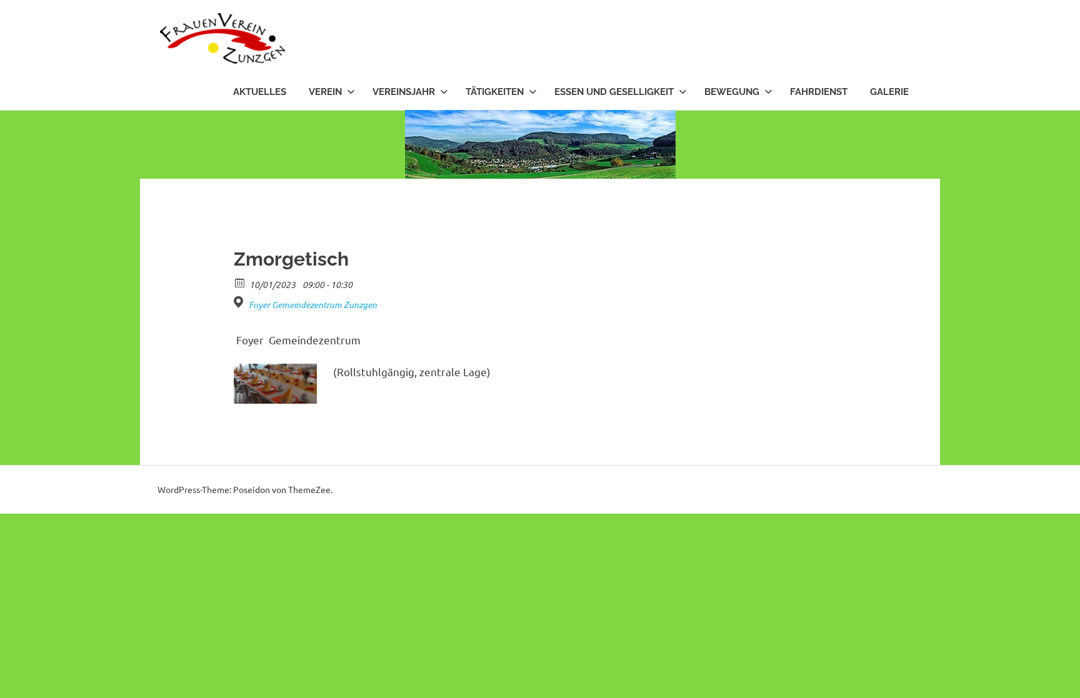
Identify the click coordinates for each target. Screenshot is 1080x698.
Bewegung (731, 91)
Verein (325, 91)
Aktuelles (259, 91)
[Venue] (240, 302)
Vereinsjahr (403, 91)
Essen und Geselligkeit (614, 91)
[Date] (240, 282)
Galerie (889, 91)
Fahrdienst (819, 91)
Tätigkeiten (495, 91)
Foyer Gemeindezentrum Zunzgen (313, 305)
